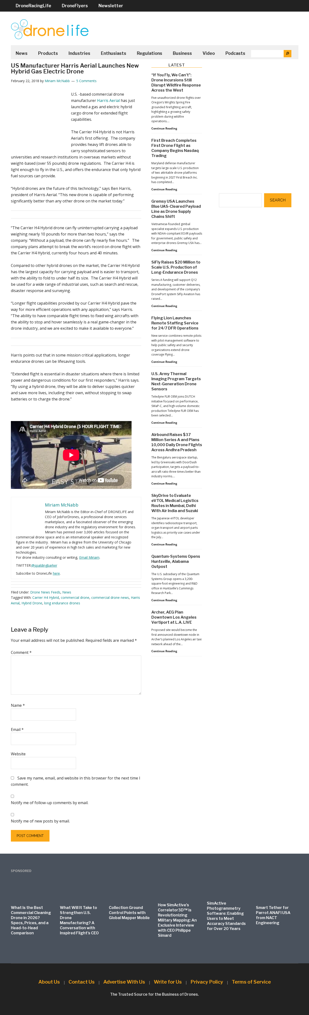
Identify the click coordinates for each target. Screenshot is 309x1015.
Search (278, 200)
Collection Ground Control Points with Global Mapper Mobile (129, 912)
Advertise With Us (124, 982)
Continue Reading (164, 128)
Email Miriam (89, 557)
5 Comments (86, 81)
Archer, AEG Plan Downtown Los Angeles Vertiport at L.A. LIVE (174, 617)
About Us (49, 982)
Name (18, 705)
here (56, 573)
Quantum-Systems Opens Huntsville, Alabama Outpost (175, 561)
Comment (21, 652)
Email (17, 729)
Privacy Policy (206, 982)
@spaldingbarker (44, 565)
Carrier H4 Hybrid (45, 597)
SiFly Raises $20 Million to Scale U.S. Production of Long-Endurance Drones (175, 267)
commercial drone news (110, 597)
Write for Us (168, 982)
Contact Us (82, 982)
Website (18, 754)
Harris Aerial (108, 100)
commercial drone (75, 597)
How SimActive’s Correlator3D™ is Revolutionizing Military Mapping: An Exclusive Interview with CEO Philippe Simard (177, 920)
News (66, 592)
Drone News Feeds (45, 592)
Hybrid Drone (31, 603)
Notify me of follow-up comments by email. (49, 802)
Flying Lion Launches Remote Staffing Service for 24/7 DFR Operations (174, 323)
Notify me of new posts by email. (40, 821)
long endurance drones (62, 603)
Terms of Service (251, 982)
